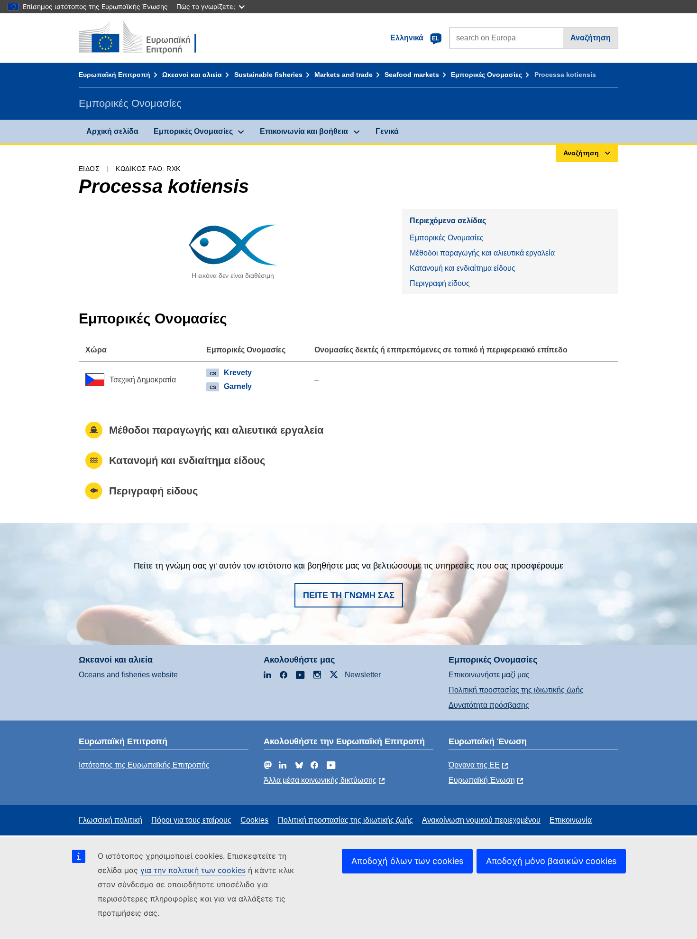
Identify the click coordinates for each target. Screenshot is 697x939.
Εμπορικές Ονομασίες (486, 74)
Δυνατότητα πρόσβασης (489, 705)
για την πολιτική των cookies (193, 870)
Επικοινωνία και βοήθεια (304, 131)
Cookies (254, 820)
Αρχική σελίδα (112, 131)
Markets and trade (343, 74)
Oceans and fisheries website (128, 675)
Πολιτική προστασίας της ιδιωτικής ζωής (516, 690)
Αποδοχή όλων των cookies (407, 861)
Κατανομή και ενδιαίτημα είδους (462, 268)
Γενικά (387, 131)
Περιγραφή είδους (440, 283)
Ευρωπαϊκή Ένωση (482, 780)
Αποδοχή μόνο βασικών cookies (551, 861)
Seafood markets (412, 74)
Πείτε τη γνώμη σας (348, 595)
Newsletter (363, 675)
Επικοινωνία (571, 820)
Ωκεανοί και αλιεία (192, 74)
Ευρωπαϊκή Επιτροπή (114, 74)
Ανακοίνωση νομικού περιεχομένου (481, 820)
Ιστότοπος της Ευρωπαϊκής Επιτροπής (144, 765)
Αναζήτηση (590, 38)
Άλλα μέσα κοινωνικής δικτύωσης (320, 780)
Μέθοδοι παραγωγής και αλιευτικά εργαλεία (482, 253)
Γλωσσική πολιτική (110, 820)
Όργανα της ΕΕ (474, 765)
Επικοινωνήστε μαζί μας (489, 675)
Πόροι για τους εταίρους (191, 820)
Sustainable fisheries (268, 74)
